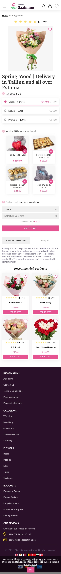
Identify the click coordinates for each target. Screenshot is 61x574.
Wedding (7, 416)
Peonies (7, 459)
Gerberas (7, 477)
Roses (6, 453)
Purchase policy (11, 396)
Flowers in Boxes (11, 491)
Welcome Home (11, 434)
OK (30, 570)
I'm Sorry (7, 440)
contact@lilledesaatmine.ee (22, 539)
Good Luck (8, 428)
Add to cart (30, 228)
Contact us (8, 384)
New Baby (8, 422)
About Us (8, 378)
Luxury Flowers (10, 515)
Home (5, 15)
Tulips (6, 471)
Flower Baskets (10, 497)
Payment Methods (12, 403)
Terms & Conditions (13, 390)
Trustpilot (22, 528)
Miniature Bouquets (13, 509)
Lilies (5, 465)
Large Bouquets (11, 503)
